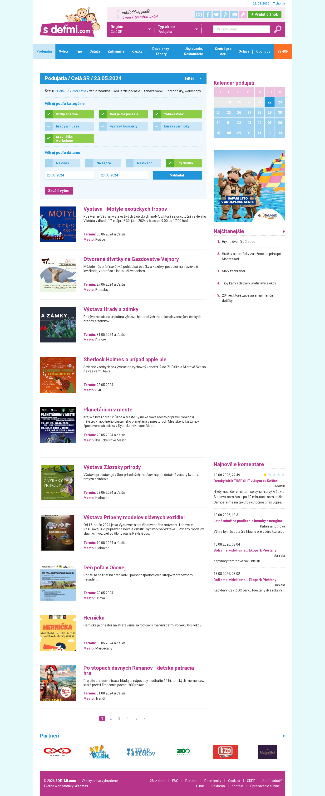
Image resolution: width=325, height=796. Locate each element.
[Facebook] (208, 14)
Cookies (234, 781)
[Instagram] (199, 14)
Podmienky (212, 781)
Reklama (218, 786)
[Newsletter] (234, 14)
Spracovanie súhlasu (265, 786)
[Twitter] (216, 14)
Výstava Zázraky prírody (112, 467)
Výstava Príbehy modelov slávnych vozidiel (134, 517)
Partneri (191, 781)
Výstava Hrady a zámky (111, 309)
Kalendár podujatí (234, 83)
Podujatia (79, 91)
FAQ (175, 781)
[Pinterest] (225, 14)
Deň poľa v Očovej (105, 568)
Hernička (94, 618)
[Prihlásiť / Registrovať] (243, 14)
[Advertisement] (249, 383)
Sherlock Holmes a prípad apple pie (125, 359)
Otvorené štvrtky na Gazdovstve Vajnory (131, 259)
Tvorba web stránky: (66, 786)
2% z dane (157, 781)
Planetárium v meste (108, 410)
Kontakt (237, 786)
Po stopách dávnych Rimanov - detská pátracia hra (139, 670)
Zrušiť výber (59, 190)
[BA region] (249, 186)
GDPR (251, 781)
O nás (200, 786)
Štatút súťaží (271, 781)
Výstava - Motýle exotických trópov (125, 209)
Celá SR (63, 91)
